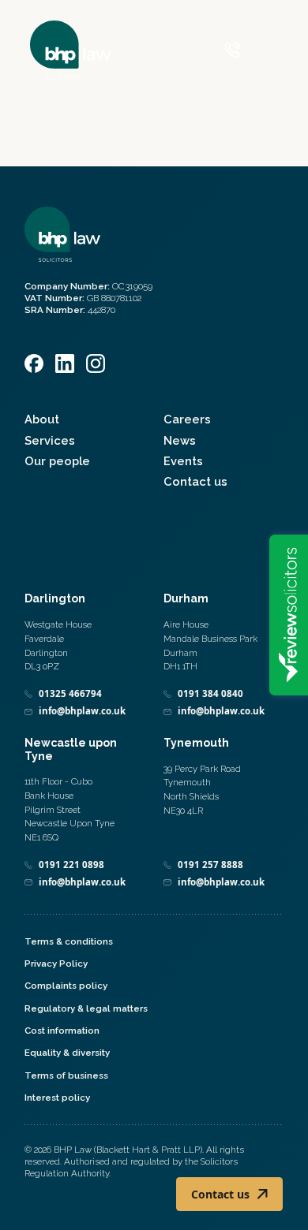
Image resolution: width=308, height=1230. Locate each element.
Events (183, 461)
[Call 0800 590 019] (233, 50)
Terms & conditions (68, 941)
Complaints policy (65, 985)
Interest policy (57, 1097)
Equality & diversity (67, 1052)
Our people (57, 461)
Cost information (62, 1030)
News (179, 440)
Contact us (195, 481)
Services (49, 440)
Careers (187, 419)
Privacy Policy (56, 963)
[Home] (70, 49)
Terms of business (66, 1075)
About (41, 419)
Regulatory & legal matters (86, 1008)
